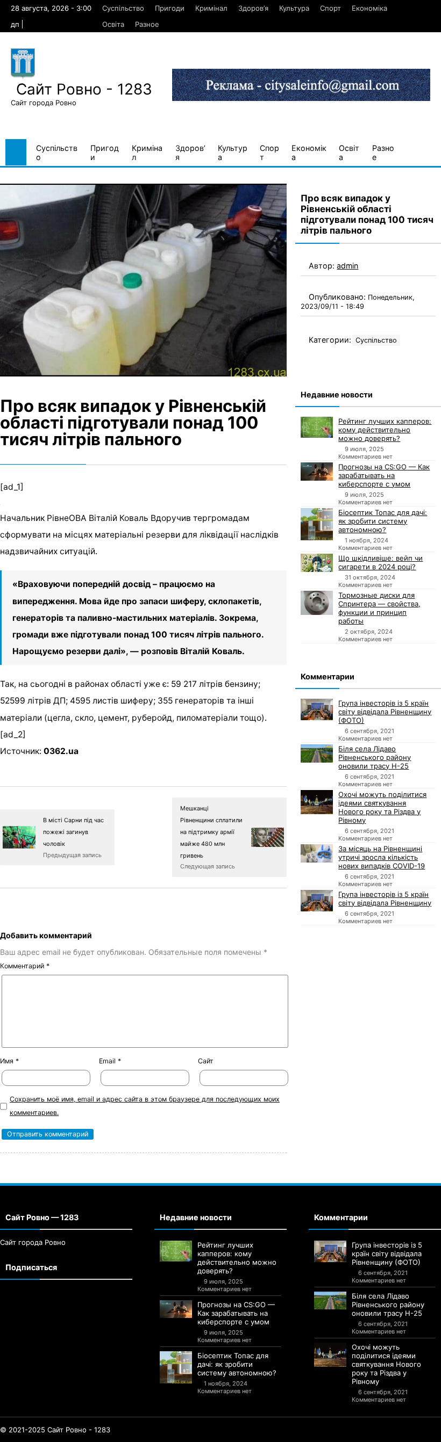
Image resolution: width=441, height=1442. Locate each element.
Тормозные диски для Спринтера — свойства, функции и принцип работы (379, 608)
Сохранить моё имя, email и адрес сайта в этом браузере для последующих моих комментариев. (145, 1106)
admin (347, 265)
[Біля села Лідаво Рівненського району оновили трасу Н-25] (317, 753)
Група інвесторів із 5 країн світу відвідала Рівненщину (384, 898)
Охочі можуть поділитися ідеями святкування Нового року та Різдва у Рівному (382, 807)
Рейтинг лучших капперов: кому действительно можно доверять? (384, 430)
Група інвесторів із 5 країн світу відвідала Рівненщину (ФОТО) (384, 711)
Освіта (113, 24)
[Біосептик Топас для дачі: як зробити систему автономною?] (317, 524)
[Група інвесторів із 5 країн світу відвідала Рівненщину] (317, 900)
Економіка (369, 8)
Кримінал (211, 8)
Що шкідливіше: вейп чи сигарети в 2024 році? (380, 562)
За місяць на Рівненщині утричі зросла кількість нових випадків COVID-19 (381, 857)
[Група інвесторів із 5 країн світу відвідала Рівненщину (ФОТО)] (317, 709)
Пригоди (169, 8)
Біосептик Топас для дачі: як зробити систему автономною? (382, 521)
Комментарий (24, 966)
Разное (147, 24)
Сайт (206, 1061)
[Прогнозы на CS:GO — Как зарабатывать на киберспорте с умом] (317, 471)
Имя (9, 1061)
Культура (294, 8)
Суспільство (123, 8)
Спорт (330, 8)
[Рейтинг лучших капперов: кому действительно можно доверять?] (317, 427)
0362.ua (61, 751)
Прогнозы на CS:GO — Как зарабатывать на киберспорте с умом (384, 475)
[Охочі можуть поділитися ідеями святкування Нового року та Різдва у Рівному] (317, 802)
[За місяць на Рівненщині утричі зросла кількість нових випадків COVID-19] (317, 853)
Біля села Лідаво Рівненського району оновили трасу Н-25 (374, 757)
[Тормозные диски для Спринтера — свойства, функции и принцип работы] (317, 603)
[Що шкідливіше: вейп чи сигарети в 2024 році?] (317, 563)
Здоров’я (253, 8)
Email (110, 1061)
